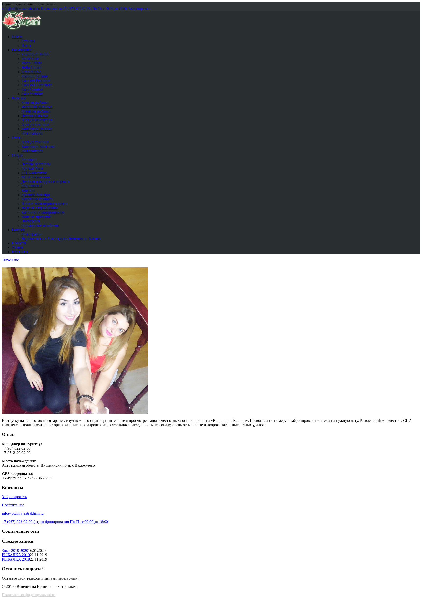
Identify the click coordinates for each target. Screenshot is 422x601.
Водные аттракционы (39, 208)
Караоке (28, 190)
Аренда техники (35, 124)
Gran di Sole (31, 72)
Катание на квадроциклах (43, 212)
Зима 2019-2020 (15, 550)
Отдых (17, 155)
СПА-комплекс (34, 173)
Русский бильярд (35, 195)
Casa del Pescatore (35, 81)
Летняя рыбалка (34, 116)
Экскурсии (30, 221)
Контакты (20, 252)
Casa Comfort (32, 89)
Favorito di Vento (34, 54)
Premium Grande (34, 76)
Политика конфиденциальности (28, 595)
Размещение (22, 50)
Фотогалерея (32, 133)
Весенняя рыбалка (36, 107)
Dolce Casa (30, 59)
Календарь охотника (38, 146)
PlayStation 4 (31, 186)
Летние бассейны (36, 164)
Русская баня (32, 168)
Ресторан (29, 160)
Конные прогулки (36, 217)
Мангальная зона (35, 177)
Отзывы (28, 41)
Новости (19, 243)
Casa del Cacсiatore (36, 85)
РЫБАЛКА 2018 (16, 559)
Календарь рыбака (36, 129)
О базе (17, 37)
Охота (17, 138)
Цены (26, 45)
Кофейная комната (36, 199)
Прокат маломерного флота (44, 203)
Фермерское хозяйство (40, 225)
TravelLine (10, 260)
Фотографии (31, 234)
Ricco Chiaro (31, 63)
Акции (17, 247)
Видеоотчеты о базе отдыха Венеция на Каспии (61, 238)
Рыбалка (19, 98)
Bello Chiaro (31, 67)
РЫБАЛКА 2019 (16, 555)
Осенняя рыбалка (36, 111)
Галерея (18, 230)
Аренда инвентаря (36, 120)
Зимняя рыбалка (35, 102)
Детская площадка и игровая (45, 181)
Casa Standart (32, 94)
